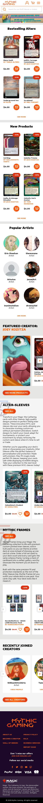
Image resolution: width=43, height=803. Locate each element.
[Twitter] (17, 767)
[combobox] (21, 9)
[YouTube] (26, 767)
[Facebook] (12, 767)
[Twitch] (30, 767)
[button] (39, 360)
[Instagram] (21, 767)
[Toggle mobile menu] (38, 3)
